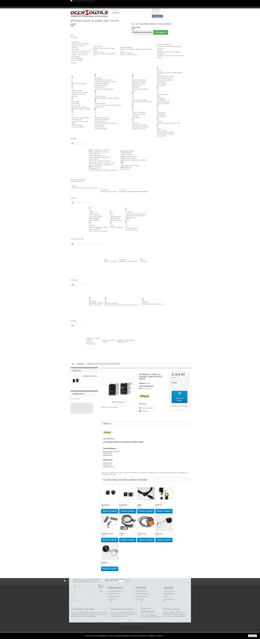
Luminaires (92, 225)
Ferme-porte (160, 54)
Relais (73, 123)
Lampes (91, 211)
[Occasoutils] (89, 13)
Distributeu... (106, 505)
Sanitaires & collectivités (164, 44)
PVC (122, 163)
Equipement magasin (126, 47)
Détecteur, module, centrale (109, 191)
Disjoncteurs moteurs (101, 85)
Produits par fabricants (142, 593)
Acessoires (122, 189)
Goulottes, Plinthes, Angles (165, 132)
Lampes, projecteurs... (132, 230)
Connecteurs (75, 103)
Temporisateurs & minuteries (140, 127)
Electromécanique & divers (165, 78)
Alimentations (161, 114)
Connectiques (76, 101)
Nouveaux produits (141, 591)
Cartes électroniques (95, 153)
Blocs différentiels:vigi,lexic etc (104, 80)
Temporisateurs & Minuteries (140, 89)
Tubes (111, 215)
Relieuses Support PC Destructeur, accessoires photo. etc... (122, 305)
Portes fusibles (136, 85)
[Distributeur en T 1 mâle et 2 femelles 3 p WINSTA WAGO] (110, 494)
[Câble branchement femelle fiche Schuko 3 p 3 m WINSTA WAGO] (146, 494)
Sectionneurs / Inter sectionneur (104, 89)
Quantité (174, 382)
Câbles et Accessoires (95, 305)
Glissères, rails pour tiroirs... (80, 54)
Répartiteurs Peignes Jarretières (81, 109)
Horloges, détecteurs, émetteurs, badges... (107, 98)
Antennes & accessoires (79, 83)
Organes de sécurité (163, 94)
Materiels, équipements (111, 303)
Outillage (89, 340)
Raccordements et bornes (79, 107)
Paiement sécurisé (113, 593)
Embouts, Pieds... (98, 52)
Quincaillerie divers (77, 58)
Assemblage (75, 42)
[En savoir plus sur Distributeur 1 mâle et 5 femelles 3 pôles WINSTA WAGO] (76, 380)
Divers (134, 91)
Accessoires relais (77, 119)
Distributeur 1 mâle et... (90, 376)
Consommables (97, 46)
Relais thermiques (77, 125)
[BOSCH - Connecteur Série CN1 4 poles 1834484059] (164, 494)
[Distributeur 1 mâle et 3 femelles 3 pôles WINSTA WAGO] (128, 494)
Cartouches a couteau (138, 114)
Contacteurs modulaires (139, 82)
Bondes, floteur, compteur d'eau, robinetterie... (134, 160)
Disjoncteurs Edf (99, 87)
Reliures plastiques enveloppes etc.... (153, 304)
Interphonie (122, 259)
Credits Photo (112, 599)
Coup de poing (161, 100)
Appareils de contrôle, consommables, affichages (133, 191)
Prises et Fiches (99, 127)
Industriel (159, 71)
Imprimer (145, 411)
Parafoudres (135, 116)
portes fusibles (136, 118)
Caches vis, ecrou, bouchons (80, 53)
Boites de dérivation (100, 121)
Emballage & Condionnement (125, 340)
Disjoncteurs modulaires (102, 83)
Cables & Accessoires (110, 261)
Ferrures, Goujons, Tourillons (80, 43)
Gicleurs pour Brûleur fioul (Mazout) (99, 157)
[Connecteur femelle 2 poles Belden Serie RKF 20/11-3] (146, 522)
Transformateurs (161, 116)
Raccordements (125, 169)
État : (140, 388)
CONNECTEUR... (107, 534)
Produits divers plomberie (128, 158)
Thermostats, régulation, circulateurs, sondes (102, 163)
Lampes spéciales (94, 220)
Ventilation (160, 121)
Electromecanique (100, 103)
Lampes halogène (94, 218)
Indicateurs (135, 123)
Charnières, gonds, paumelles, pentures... (169, 52)
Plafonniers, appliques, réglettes (98, 227)
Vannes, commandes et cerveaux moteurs (101, 164)
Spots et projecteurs (95, 229)
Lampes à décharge (94, 215)
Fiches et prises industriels (165, 80)
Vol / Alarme (104, 189)
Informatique (92, 301)
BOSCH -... (159, 505)
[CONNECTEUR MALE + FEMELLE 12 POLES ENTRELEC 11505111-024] (110, 522)
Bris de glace (161, 98)
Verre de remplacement (116, 227)
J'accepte (252, 636)
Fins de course (161, 82)
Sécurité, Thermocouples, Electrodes (100, 161)
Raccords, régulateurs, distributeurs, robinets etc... (104, 170)
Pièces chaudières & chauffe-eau (98, 152)
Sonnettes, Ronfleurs (101, 128)
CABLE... (122, 534)
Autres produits (161, 136)
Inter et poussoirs (100, 125)
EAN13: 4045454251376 (146, 386)
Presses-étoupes (162, 83)
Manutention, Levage (108, 340)
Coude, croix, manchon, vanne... (130, 165)
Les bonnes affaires (131, 228)
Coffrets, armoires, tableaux (80, 92)
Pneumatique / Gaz (94, 168)
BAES (158, 96)
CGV (165, 596)
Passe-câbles (76, 56)
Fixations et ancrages (126, 53)
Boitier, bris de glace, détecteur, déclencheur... (85, 188)
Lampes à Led (93, 213)
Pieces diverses (93, 159)
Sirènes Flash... (161, 85)
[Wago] (144, 396)
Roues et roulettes (77, 60)
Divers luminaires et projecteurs (98, 231)
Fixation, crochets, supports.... (129, 54)
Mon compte (139, 599)
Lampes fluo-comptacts (96, 216)
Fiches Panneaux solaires (139, 100)
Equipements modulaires (139, 80)
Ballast (127, 219)
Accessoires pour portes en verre (81, 51)
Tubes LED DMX (115, 218)
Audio (105, 259)
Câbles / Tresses (162, 130)
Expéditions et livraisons (115, 591)
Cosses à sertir (76, 105)
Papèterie (145, 302)
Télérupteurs (135, 87)
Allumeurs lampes (130, 217)
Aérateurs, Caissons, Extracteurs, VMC (168, 123)
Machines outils (91, 344)
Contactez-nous (75, 7)
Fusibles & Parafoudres (139, 112)
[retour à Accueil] (73, 364)
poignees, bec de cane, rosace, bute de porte (170, 55)
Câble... (140, 505)
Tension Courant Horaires (139, 125)
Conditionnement (122, 342)
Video (141, 259)
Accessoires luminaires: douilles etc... (136, 214)
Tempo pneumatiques (78, 127)
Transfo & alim (161, 112)
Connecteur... (142, 534)
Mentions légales (169, 593)
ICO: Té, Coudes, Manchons (165, 134)
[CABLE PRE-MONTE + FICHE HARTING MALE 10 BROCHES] (128, 522)
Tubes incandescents (116, 220)
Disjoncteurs (98, 78)
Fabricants (78, 394)
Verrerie (112, 225)
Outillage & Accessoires (93, 338)
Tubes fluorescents (115, 216)
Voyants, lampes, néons (139, 128)
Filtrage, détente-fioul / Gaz (97, 155)
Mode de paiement (141, 596)
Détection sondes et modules (165, 76)
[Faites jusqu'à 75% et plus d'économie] (130, 3)
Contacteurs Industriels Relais (80, 117)
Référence (142, 383)
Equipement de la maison (102, 117)
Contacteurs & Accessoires (80, 121)
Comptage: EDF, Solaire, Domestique (106, 123)
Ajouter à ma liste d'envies (179, 406)
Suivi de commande (114, 596)
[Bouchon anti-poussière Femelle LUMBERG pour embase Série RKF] (110, 551)
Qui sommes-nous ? (170, 591)
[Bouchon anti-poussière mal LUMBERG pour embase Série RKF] (164, 522)
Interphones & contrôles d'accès (128, 261)
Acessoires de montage (102, 119)
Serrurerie (160, 50)
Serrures (159, 57)
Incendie (74, 186)
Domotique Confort (100, 96)
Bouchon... (159, 534)
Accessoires (75, 49)
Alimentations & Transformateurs (135, 215)
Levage (104, 342)
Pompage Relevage (126, 153)
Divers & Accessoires (163, 103)
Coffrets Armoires (77, 90)
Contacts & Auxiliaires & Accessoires (106, 82)
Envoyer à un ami (147, 408)
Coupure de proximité (163, 102)
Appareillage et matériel (96, 303)
